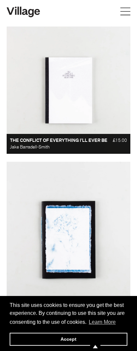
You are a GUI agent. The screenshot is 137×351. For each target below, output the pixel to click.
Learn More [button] (102, 322)
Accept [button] (68, 339)
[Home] (23, 11)
